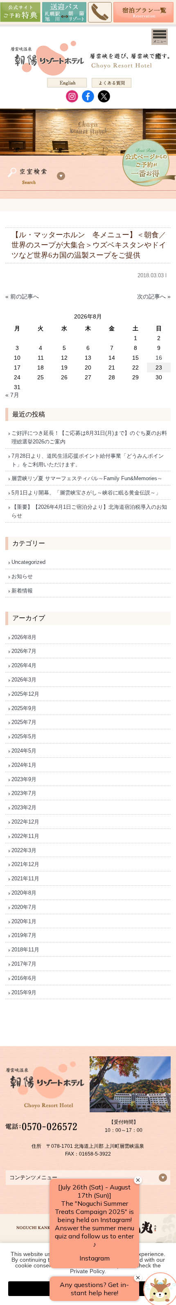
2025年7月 (23, 722)
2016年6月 (23, 978)
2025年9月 (23, 708)
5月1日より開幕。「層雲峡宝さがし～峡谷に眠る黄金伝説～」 (86, 493)
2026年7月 (23, 651)
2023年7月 (23, 793)
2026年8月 (23, 637)
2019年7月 (23, 935)
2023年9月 (23, 779)
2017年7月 (23, 964)
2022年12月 (25, 822)
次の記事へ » (154, 296)
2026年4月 (23, 665)
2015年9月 (23, 992)
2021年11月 (25, 878)
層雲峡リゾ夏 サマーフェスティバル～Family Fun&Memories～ (86, 478)
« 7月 (12, 395)
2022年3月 (23, 850)
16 (159, 357)
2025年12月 (25, 694)
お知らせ (22, 576)
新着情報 (22, 591)
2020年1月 (23, 921)
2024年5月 (23, 751)
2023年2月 (23, 807)
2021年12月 (25, 864)
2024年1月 (23, 765)
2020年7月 (23, 907)
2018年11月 (25, 949)
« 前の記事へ (22, 296)
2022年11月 (25, 836)
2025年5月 (23, 736)
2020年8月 (23, 893)
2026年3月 (23, 680)
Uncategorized (28, 562)
